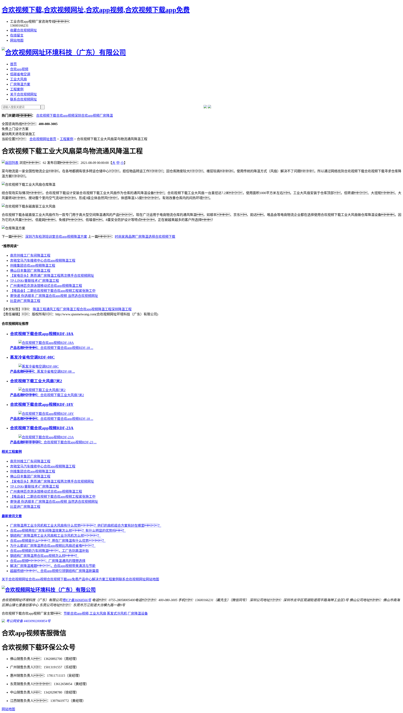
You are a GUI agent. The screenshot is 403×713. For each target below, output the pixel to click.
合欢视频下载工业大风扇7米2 (36, 381)
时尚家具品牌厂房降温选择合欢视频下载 (145, 236)
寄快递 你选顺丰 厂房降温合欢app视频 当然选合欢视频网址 (54, 296)
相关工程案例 (12, 451)
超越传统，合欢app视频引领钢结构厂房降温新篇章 (54, 571)
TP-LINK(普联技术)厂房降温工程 (34, 280)
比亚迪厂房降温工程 (25, 301)
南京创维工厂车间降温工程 (30, 255)
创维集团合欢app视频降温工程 (32, 265)
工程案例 (17, 89)
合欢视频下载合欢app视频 (55, 115)
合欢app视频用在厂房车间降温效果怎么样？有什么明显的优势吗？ (68, 530)
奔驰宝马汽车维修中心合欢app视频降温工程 (42, 260)
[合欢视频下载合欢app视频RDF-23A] (46, 437)
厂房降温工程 (70, 309)
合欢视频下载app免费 (63, 579)
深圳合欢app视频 (87, 115)
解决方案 (98, 579)
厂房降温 (106, 115)
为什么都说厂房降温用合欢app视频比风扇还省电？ (53, 545)
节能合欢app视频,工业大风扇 (85, 613)
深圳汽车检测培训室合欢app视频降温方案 (56, 236)
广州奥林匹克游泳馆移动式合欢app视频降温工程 (46, 285)
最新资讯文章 (12, 516)
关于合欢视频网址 (23, 94)
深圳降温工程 (121, 309)
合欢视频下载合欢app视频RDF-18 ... (51, 348)
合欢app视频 (19, 69)
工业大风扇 (18, 79)
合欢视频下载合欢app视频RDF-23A (41, 428)
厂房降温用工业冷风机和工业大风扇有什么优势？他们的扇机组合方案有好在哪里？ (85, 525)
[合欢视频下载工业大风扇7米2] (41, 390)
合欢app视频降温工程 (95, 309)
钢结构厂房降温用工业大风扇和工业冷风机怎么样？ (55, 535)
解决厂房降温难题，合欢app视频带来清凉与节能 (53, 566)
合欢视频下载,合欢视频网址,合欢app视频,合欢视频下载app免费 (96, 10)
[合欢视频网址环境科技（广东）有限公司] (64, 52)
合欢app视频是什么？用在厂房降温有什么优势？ (58, 540)
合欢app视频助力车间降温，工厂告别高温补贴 (49, 550)
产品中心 (85, 579)
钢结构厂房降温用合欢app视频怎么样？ (44, 556)
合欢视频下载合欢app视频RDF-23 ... (53, 442)
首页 (13, 64)
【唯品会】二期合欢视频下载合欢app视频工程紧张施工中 (53, 291)
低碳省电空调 (20, 74)
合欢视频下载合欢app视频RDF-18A (41, 334)
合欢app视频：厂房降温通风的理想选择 (47, 561)
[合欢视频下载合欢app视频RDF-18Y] (46, 413)
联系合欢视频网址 (23, 99)
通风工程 (53, 309)
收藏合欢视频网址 (23, 30)
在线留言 (17, 35)
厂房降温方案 (20, 84)
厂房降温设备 (138, 613)
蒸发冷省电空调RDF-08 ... (42, 371)
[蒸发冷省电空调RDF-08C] (38, 366)
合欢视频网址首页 (42, 139)
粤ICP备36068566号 (76, 600)
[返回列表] (10, 163)
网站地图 (17, 40)
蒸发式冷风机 (117, 613)
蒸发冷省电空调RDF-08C (32, 357)
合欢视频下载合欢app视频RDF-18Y (41, 404)
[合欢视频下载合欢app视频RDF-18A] (46, 343)
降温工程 (39, 309)
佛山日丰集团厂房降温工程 (30, 270)
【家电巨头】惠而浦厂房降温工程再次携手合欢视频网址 (52, 275)
